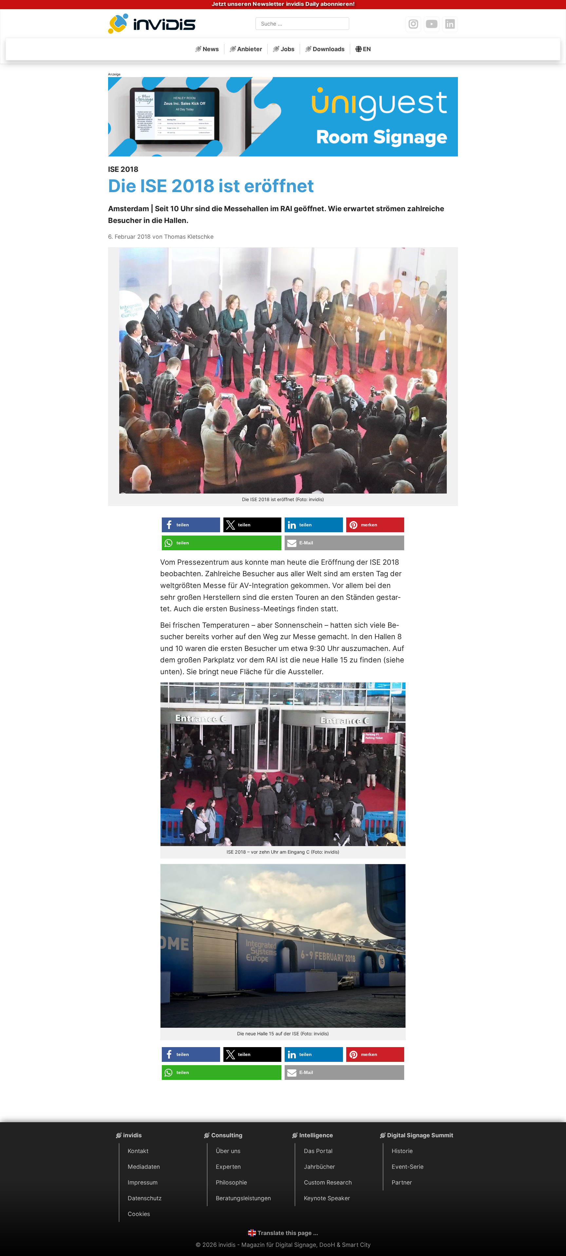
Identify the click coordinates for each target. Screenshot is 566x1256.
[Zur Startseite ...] (153, 25)
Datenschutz (145, 1198)
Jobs (287, 49)
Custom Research (328, 1182)
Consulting (226, 1135)
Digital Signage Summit (420, 1135)
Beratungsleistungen (243, 1198)
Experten (228, 1166)
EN (367, 49)
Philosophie (231, 1182)
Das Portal (318, 1150)
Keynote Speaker (327, 1198)
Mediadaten (144, 1166)
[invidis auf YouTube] (432, 24)
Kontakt (138, 1150)
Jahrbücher (319, 1166)
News (211, 49)
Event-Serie (408, 1166)
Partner (402, 1182)
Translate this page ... (287, 1232)
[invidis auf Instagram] (413, 24)
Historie (402, 1150)
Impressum (143, 1182)
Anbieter (249, 49)
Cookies (139, 1213)
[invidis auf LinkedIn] (450, 24)
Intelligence (316, 1135)
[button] (191, 524)
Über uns (228, 1150)
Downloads (329, 49)
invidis (132, 1135)
